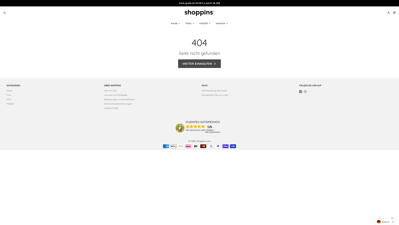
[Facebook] (300, 91)
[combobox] (385, 222)
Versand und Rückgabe (115, 95)
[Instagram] (305, 91)
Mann (174, 23)
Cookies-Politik (111, 108)
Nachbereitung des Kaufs (214, 90)
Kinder (204, 23)
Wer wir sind (110, 90)
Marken (220, 23)
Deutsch (385, 222)
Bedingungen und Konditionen (119, 99)
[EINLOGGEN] (388, 12)
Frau (189, 23)
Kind (9, 99)
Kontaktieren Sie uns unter (215, 95)
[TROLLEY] (394, 12)
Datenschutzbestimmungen (118, 103)
